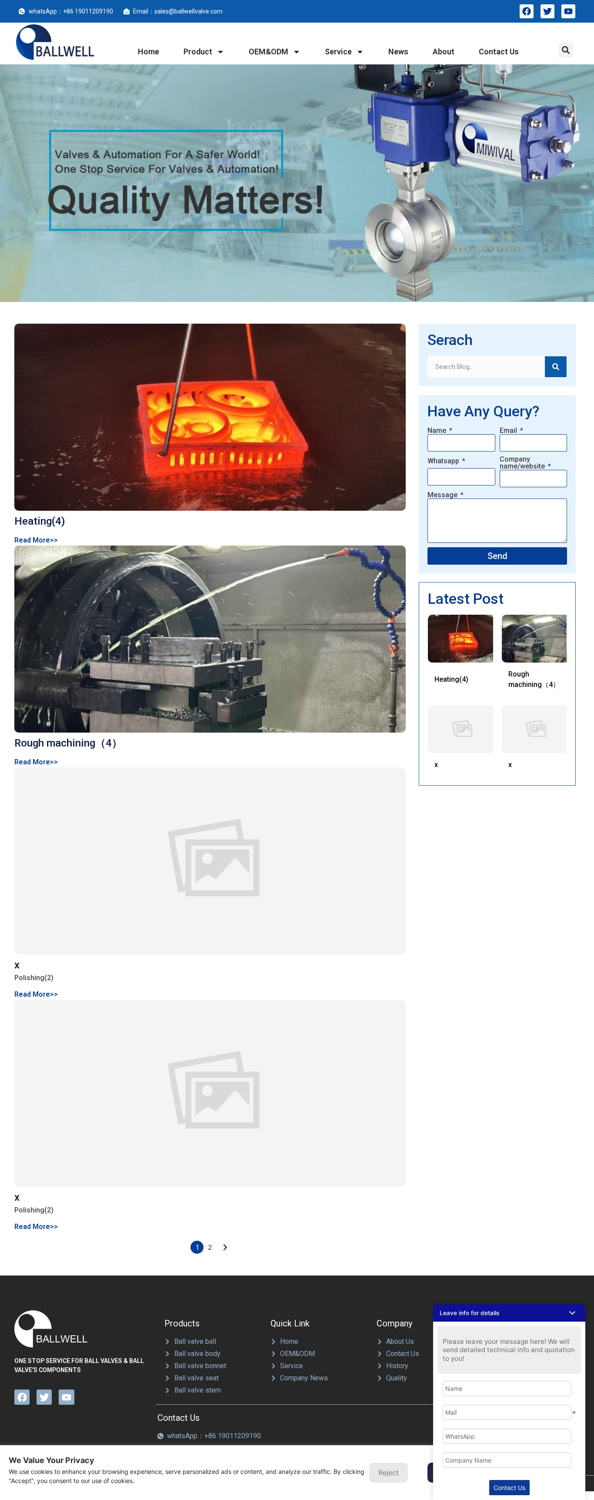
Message (443, 495)
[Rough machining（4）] (210, 639)
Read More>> (36, 540)
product (198, 51)
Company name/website (523, 463)
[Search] (556, 366)
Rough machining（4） (68, 743)
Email (509, 430)
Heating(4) (39, 521)
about (443, 51)
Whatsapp (444, 461)
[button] (566, 50)
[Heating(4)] (210, 417)
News (398, 51)
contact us (499, 51)
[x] (210, 860)
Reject (388, 1472)
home (148, 51)
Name (437, 430)
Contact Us (509, 1487)
